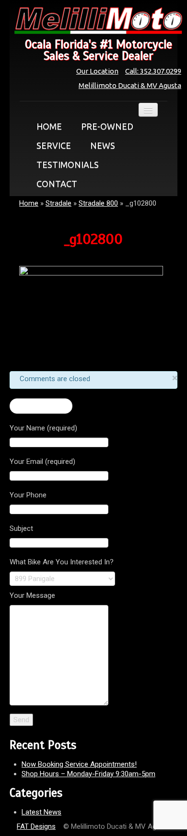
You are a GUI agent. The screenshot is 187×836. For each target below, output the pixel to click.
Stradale (58, 203)
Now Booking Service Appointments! (79, 764)
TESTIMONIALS (67, 164)
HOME (49, 126)
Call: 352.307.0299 (153, 71)
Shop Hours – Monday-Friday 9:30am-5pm (88, 774)
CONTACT (56, 183)
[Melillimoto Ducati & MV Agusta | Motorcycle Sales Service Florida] (93, 20)
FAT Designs (36, 826)
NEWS (102, 145)
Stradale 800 (98, 203)
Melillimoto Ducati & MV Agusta (130, 85)
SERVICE (53, 145)
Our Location (97, 71)
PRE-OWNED (107, 126)
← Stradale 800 (41, 406)
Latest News (41, 812)
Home (28, 203)
